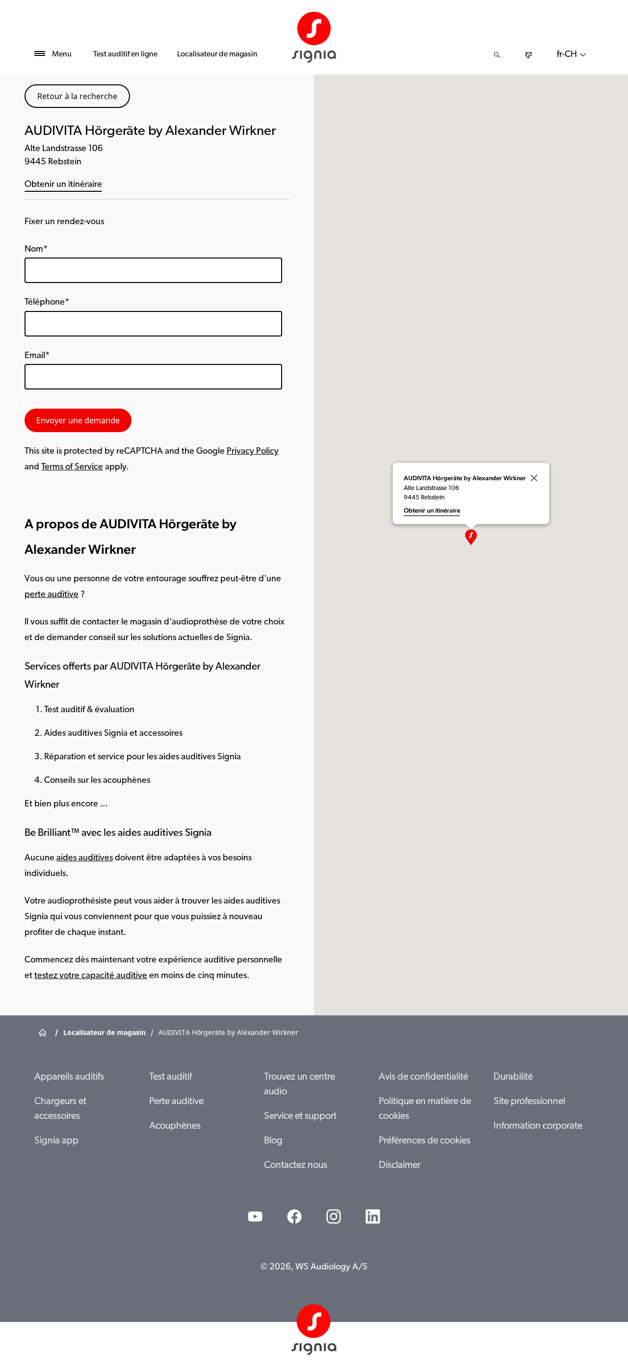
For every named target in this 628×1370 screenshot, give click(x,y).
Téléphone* (47, 302)
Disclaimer (399, 1165)
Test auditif (170, 1077)
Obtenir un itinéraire (63, 185)
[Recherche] (497, 55)
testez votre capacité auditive (90, 976)
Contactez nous (295, 1165)
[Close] (534, 478)
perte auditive (51, 595)
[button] (471, 537)
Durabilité (513, 1077)
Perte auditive (176, 1102)
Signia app (56, 1141)
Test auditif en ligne (125, 54)
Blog (273, 1141)
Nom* (36, 249)
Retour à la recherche (77, 96)
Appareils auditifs (69, 1077)
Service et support (300, 1116)
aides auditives (84, 858)
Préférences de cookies (425, 1141)
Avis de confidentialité (423, 1077)
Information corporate (538, 1126)
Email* (37, 356)
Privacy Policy (253, 451)
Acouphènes (175, 1126)
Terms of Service (72, 467)
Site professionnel (529, 1102)
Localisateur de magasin (217, 54)
